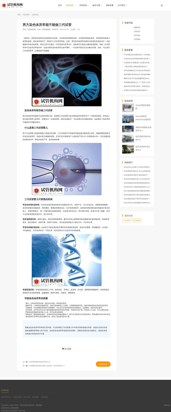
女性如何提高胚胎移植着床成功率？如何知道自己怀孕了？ (138, 58)
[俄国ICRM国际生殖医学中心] (128, 129)
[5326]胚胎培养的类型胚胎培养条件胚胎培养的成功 (138, 183)
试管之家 (26, 397)
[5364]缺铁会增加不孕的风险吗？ (136, 175)
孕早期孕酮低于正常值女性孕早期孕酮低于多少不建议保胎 (138, 70)
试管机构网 (32, 29)
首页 (60, 5)
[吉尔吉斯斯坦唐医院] (128, 107)
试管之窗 (44, 397)
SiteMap (167, 405)
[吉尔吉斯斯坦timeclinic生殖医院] (128, 119)
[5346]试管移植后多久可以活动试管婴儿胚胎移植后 (138, 179)
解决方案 (96, 5)
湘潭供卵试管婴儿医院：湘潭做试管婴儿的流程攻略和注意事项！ (138, 86)
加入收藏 (67, 349)
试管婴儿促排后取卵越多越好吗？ (136, 90)
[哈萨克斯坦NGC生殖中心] (128, 138)
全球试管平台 (6, 397)
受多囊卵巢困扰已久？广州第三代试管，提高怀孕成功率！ (138, 82)
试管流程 (137, 35)
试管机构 (83, 5)
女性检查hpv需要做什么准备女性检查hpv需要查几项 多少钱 (138, 62)
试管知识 (35, 14)
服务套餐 (110, 5)
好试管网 (35, 397)
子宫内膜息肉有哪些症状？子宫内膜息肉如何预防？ (138, 54)
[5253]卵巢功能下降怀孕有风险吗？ (137, 198)
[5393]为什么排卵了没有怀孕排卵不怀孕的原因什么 (138, 167)
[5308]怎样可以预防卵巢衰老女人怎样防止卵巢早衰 (138, 187)
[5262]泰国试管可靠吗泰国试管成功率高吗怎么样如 (138, 194)
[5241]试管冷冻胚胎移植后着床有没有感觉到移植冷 (138, 202)
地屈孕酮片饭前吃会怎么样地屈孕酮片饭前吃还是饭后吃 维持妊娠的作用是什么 (138, 74)
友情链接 (5, 390)
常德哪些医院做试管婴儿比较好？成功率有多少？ (47, 365)
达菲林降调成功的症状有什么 (39, 361)
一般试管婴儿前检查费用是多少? (136, 66)
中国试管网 (17, 397)
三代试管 (127, 220)
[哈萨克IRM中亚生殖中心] (128, 149)
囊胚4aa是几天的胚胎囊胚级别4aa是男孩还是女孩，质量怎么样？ (138, 78)
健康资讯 (137, 27)
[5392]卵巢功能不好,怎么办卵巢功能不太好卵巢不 (138, 171)
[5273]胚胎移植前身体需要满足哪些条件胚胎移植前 (138, 191)
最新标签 (128, 215)
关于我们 (121, 5)
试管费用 (137, 39)
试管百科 (69, 5)
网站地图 (39, 405)
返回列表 (104, 364)
